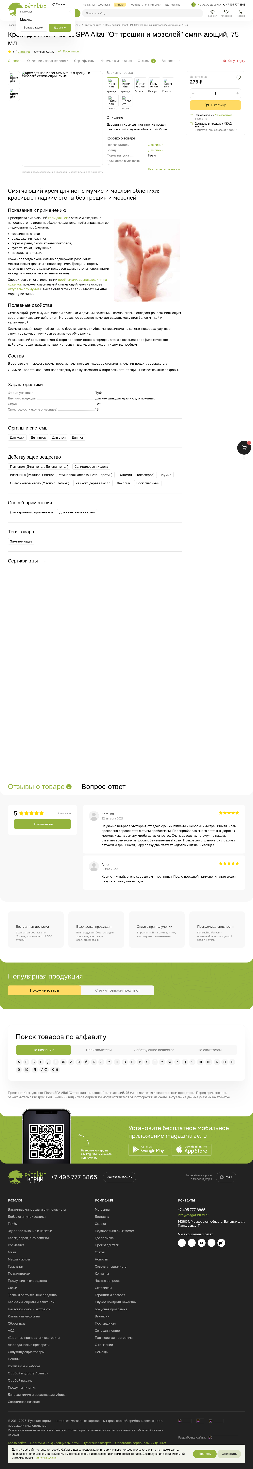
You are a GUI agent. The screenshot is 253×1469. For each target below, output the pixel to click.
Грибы (12, 1224)
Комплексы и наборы (24, 1366)
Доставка (102, 1217)
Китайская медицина (24, 1316)
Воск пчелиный (147, 483)
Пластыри (15, 1266)
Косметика (16, 1245)
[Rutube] (221, 1243)
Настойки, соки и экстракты (29, 1309)
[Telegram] (193, 4)
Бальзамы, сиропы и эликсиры (31, 1302)
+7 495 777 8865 (74, 1177)
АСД (11, 1331)
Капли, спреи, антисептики (28, 1238)
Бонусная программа (111, 1309)
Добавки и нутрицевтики (27, 1217)
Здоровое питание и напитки (30, 1231)
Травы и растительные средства (32, 1295)
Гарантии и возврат (110, 1295)
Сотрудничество (107, 1331)
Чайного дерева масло (93, 483)
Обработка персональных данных (140, 1443)
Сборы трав (17, 1323)
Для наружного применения (31, 512)
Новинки (14, 1359)
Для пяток (38, 437)
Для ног (78, 437)
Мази (12, 1252)
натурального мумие (24, 289)
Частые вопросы (107, 1281)
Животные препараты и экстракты (34, 1338)
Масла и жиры (19, 1259)
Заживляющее (21, 541)
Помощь (101, 1352)
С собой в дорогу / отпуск (28, 1373)
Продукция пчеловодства (27, 1281)
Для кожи (17, 437)
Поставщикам (105, 1323)
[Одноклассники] (211, 1243)
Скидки (100, 1224)
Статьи (100, 1252)
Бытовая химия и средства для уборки (37, 1395)
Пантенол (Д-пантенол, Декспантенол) (39, 467)
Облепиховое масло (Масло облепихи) (39, 483)
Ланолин (123, 483)
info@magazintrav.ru (193, 1215)
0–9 (55, 1070)
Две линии (155, 150)
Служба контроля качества (115, 1302)
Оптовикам (103, 1288)
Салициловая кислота (91, 467)
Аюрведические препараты (29, 1345)
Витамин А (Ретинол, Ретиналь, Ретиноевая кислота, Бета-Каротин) (61, 475)
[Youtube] (202, 1243)
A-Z (44, 1070)
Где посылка (104, 1238)
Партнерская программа (114, 1338)
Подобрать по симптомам (114, 1231)
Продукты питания (22, 1388)
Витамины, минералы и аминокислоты (37, 1209)
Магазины (102, 1209)
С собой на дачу (20, 1380)
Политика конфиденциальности (54, 1443)
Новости (101, 1259)
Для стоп (59, 437)
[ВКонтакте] (192, 1243)
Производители (107, 1245)
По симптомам (19, 1274)
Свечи (12, 1288)
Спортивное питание (24, 1402)
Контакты (102, 1274)
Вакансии (102, 1316)
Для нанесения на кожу (77, 512)
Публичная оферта (97, 1443)
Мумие (166, 475)
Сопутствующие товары (26, 1352)
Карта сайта (17, 1443)
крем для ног (58, 218)
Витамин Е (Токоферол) (137, 475)
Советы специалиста (110, 1266)
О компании (104, 1345)
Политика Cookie (45, 1458)
